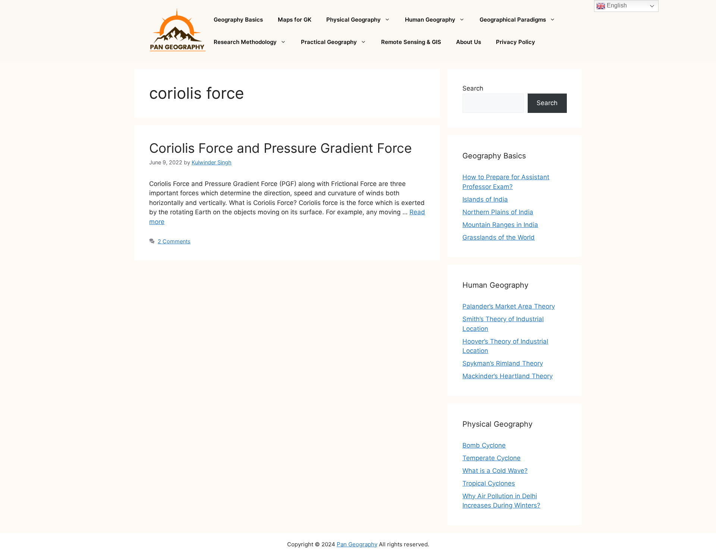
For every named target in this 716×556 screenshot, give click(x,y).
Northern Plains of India (497, 212)
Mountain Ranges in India (500, 224)
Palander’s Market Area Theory (508, 306)
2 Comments (174, 241)
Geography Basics (238, 19)
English (616, 5)
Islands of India (485, 199)
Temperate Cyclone (491, 458)
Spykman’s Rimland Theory (502, 363)
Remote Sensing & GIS (411, 41)
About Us (468, 41)
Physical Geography (353, 19)
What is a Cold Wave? (495, 470)
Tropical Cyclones (488, 483)
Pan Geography (357, 544)
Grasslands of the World (498, 237)
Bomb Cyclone (484, 445)
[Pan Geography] (177, 30)
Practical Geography (329, 41)
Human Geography (430, 19)
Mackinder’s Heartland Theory (507, 376)
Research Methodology (245, 41)
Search (472, 88)
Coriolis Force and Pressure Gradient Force (280, 148)
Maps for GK (294, 19)
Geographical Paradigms (513, 19)
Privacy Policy (515, 41)
